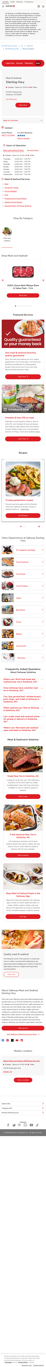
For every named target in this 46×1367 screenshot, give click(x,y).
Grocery (5, 2)
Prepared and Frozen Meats (16, 198)
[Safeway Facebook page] (8, 1126)
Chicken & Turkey (11, 187)
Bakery (25, 634)
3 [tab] (19, 305)
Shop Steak (29, 796)
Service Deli (25, 646)
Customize (8, 1362)
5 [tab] (24, 305)
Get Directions (11, 99)
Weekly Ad (7, 1071)
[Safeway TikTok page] (37, 1126)
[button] (39, 6)
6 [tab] (26, 305)
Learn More (29, 439)
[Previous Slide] (2, 280)
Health (12, 2)
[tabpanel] (23, 279)
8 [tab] (30, 305)
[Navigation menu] (3, 6)
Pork (6, 195)
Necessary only (27, 1365)
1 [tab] (15, 305)
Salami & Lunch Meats (13, 202)
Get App (30, 916)
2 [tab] (17, 305)
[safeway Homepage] (10, 6)
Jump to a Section (10, 120)
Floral (25, 622)
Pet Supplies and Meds (25, 550)
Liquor (25, 598)
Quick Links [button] (6, 1104)
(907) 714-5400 (8, 135)
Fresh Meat (25, 574)
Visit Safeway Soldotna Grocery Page (24, 1034)
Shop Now (23, 105)
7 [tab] (28, 305)
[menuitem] (10, 63)
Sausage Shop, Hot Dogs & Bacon (18, 206)
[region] (23, 1360)
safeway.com (31, 1028)
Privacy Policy (22, 1362)
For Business (29, 2)
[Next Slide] (43, 280)
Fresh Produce (25, 586)
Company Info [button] (7, 1108)
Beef (6, 184)
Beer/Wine (25, 610)
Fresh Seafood (25, 562)
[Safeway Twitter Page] (14, 1126)
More (38, 63)
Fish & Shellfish (11, 191)
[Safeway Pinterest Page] (19, 1126)
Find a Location (24, 1080)
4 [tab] (21, 305)
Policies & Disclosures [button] (10, 1113)
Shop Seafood (29, 855)
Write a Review (23, 138)
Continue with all (38, 1365)
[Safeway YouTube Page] (31, 1126)
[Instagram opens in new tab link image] (25, 1126)
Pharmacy (19, 2)
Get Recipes (29, 515)
